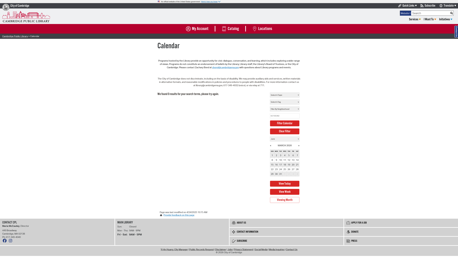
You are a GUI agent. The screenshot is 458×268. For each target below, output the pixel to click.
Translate (449, 6)
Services (413, 19)
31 (280, 174)
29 (272, 174)
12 (289, 160)
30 (276, 174)
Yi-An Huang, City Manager (174, 249)
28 (297, 169)
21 (297, 164)
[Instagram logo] (11, 241)
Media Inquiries (276, 249)
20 (293, 164)
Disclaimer (220, 249)
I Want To (429, 19)
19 (289, 164)
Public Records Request (201, 249)
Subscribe (430, 6)
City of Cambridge (19, 6)
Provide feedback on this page (179, 215)
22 (272, 169)
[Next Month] (298, 145)
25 (284, 169)
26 (289, 169)
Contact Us (291, 249)
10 (280, 160)
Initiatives (444, 19)
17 (280, 164)
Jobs (230, 249)
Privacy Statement (243, 249)
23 (276, 169)
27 (293, 169)
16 (276, 164)
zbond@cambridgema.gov (225, 67)
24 (280, 169)
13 (293, 160)
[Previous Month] (270, 145)
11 (284, 160)
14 (297, 160)
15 (272, 164)
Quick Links (408, 6)
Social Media (261, 249)
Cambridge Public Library (15, 36)
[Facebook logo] (5, 241)
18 (284, 164)
